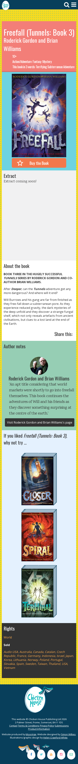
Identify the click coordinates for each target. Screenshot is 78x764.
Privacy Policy (47, 725)
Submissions (62, 725)
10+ (14, 56)
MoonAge (31, 734)
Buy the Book (39, 163)
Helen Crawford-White (55, 737)
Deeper (16, 289)
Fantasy (37, 61)
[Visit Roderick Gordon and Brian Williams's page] (39, 366)
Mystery (47, 61)
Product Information (39, 729)
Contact (13, 725)
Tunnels (39, 289)
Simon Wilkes (68, 734)
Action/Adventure (22, 61)
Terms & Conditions (28, 725)
